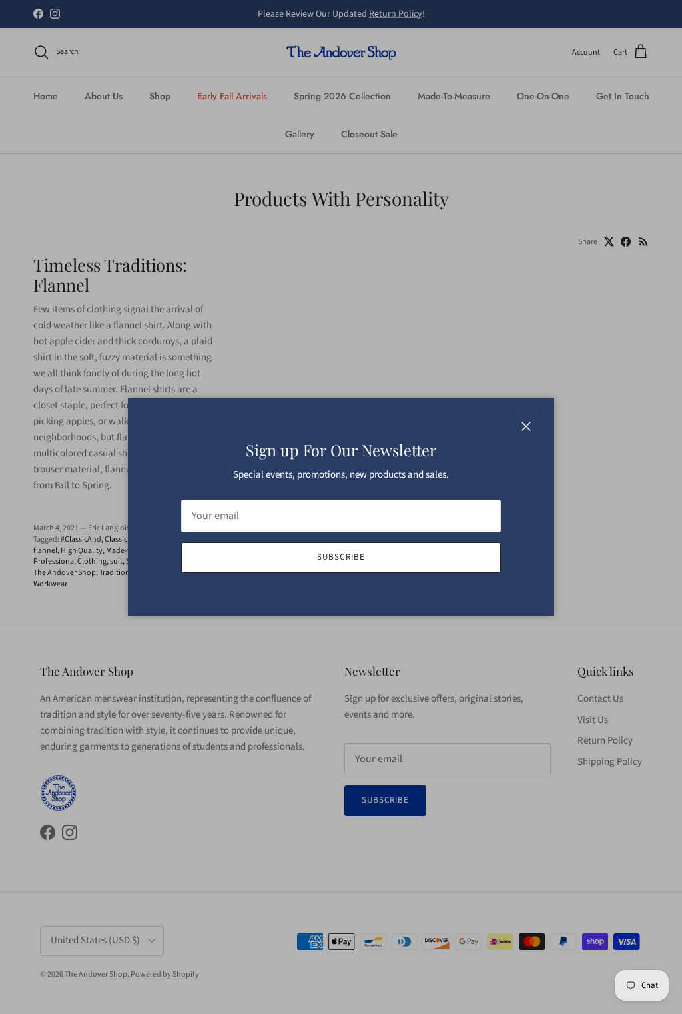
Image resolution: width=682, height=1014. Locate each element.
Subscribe (340, 557)
